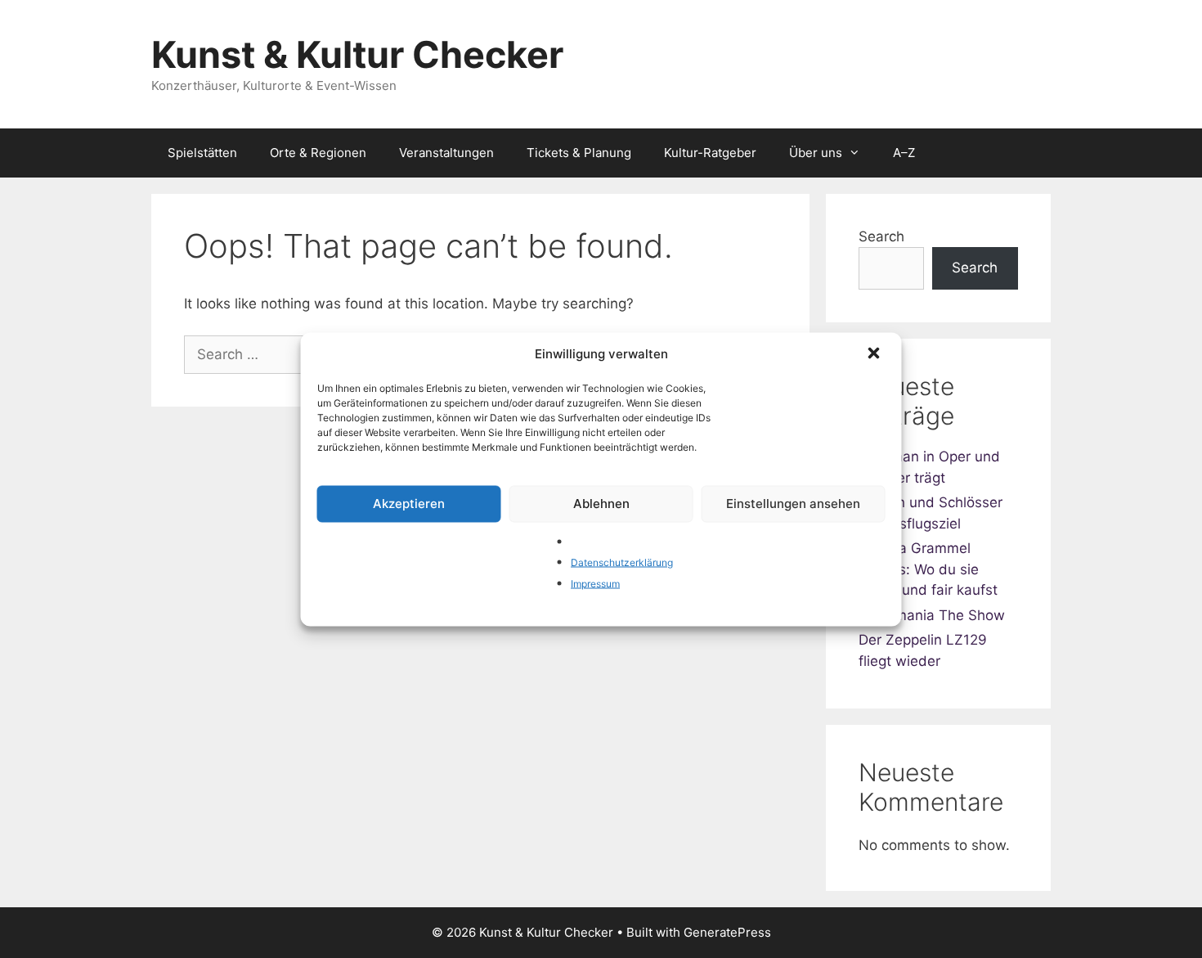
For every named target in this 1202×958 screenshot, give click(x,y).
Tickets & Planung (579, 152)
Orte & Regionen (318, 152)
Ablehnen (601, 503)
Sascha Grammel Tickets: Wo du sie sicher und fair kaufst (928, 569)
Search (881, 236)
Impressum (595, 583)
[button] (876, 354)
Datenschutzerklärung (622, 562)
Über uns (815, 152)
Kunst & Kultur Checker (357, 54)
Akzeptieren (409, 503)
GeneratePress (727, 932)
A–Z (904, 152)
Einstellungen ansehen (793, 503)
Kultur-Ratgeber (710, 152)
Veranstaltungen (446, 152)
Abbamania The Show (932, 615)
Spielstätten (202, 152)
